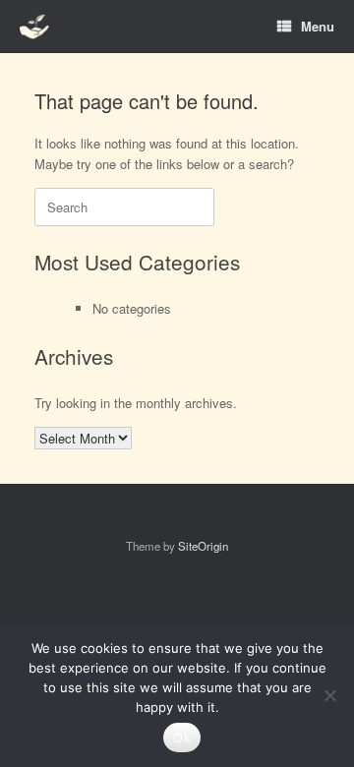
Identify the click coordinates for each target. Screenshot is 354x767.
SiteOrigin (203, 546)
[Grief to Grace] (36, 27)
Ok (182, 737)
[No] (329, 695)
